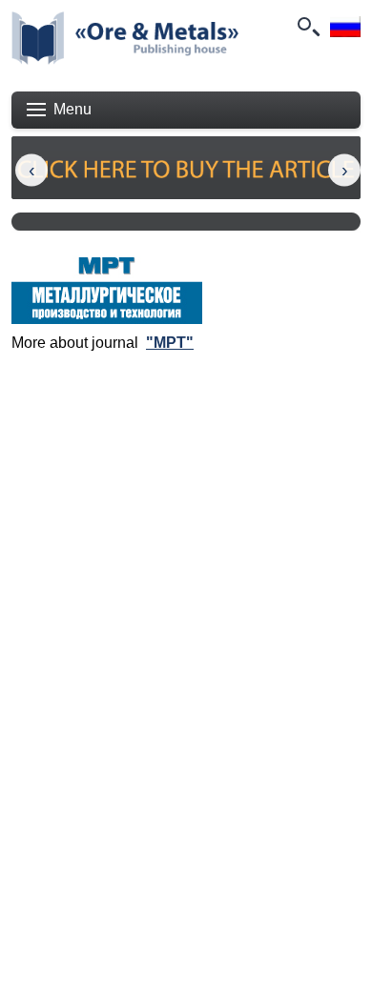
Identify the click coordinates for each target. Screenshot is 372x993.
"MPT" (170, 342)
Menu (72, 109)
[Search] (307, 26)
